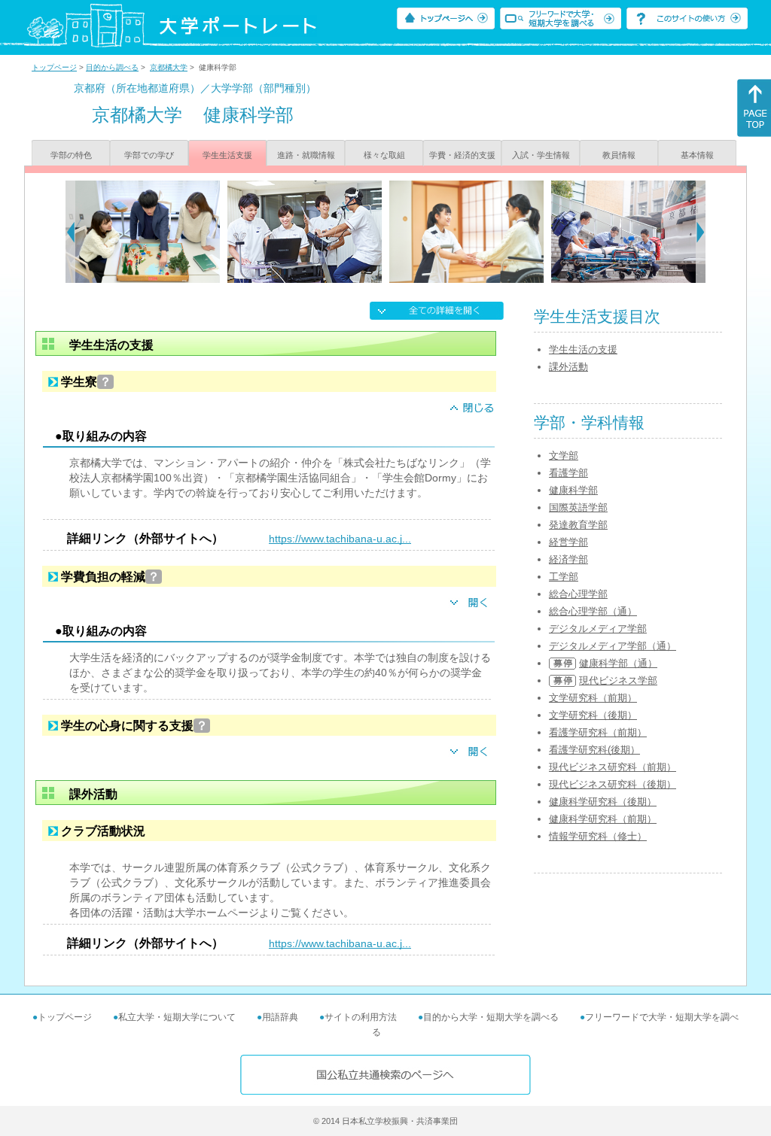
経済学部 (568, 559)
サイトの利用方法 (361, 1017)
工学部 (563, 576)
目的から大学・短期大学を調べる (491, 1017)
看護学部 (568, 472)
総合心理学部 (578, 594)
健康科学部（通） (618, 663)
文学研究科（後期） (593, 715)
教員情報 (618, 154)
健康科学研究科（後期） (603, 801)
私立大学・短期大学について (177, 1017)
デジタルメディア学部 (598, 628)
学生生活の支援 (583, 349)
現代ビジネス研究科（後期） (612, 784)
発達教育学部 (578, 524)
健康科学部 (573, 490)
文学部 (563, 455)
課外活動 (568, 366)
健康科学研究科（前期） (603, 819)
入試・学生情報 (541, 154)
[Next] (700, 232)
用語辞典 (280, 1017)
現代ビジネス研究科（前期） (612, 767)
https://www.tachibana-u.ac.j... (340, 539)
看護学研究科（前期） (598, 732)
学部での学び (149, 154)
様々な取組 (384, 154)
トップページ (54, 67)
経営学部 (568, 542)
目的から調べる (112, 67)
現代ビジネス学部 (618, 680)
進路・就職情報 (306, 154)
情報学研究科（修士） (598, 836)
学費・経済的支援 (462, 154)
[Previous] (70, 232)
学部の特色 (71, 154)
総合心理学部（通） (593, 611)
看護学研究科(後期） (594, 749)
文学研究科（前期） (593, 697)
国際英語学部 (578, 507)
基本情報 (697, 154)
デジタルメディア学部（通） (612, 646)
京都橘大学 (168, 67)
